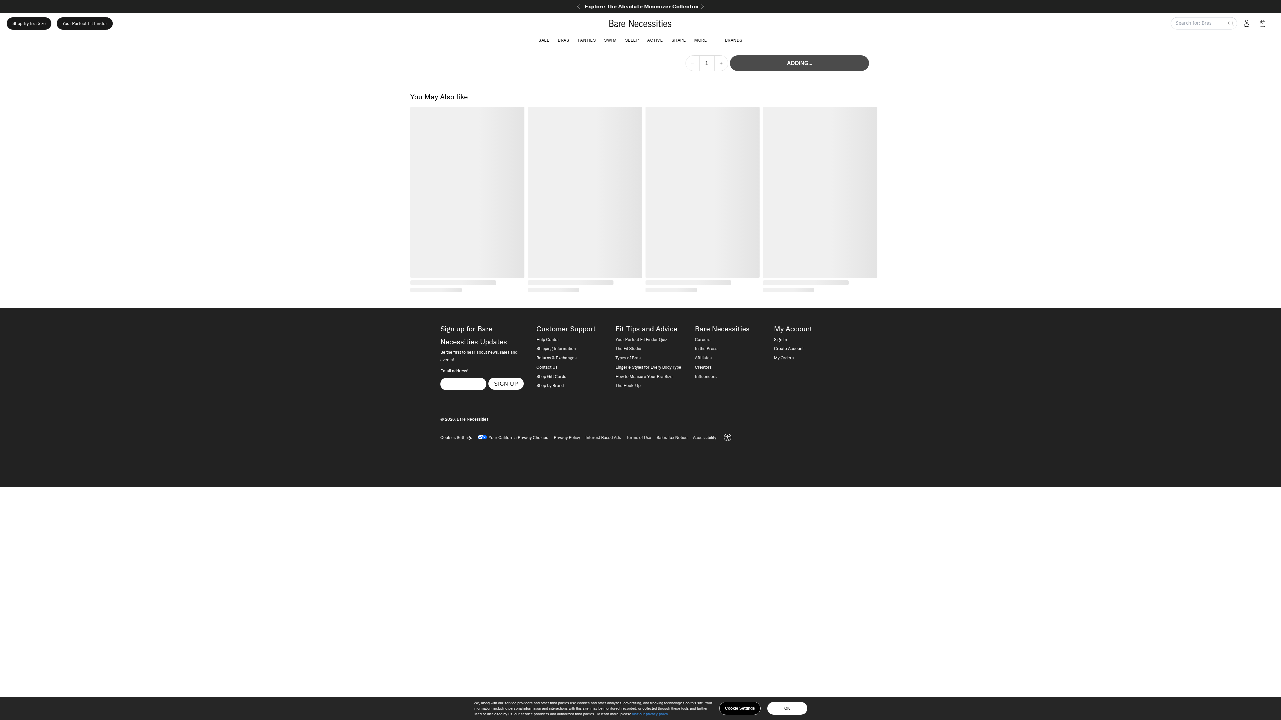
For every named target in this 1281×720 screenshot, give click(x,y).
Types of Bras (627, 357)
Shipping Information (556, 348)
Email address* (454, 370)
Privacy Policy (567, 437)
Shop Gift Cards (551, 376)
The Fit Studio (628, 348)
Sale (543, 40)
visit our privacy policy (650, 714)
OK (787, 708)
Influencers (706, 376)
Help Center (547, 339)
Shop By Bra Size (29, 23)
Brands (734, 40)
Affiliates (703, 357)
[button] (1264, 23)
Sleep (632, 40)
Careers (702, 339)
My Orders (784, 357)
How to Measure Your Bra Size (644, 376)
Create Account (789, 348)
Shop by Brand (550, 385)
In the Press (706, 348)
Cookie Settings (740, 708)
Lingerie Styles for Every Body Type (648, 367)
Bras (563, 40)
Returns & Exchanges (556, 357)
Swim (610, 40)
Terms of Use (638, 437)
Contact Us (546, 367)
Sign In (780, 339)
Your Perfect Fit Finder (84, 23)
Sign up (506, 384)
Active (655, 40)
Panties (587, 40)
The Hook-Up (627, 385)
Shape (679, 40)
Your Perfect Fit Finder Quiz (641, 339)
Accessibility (704, 437)
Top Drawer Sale (641, 6)
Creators (703, 367)
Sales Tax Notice (672, 437)
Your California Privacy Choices (518, 437)
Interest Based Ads (603, 437)
